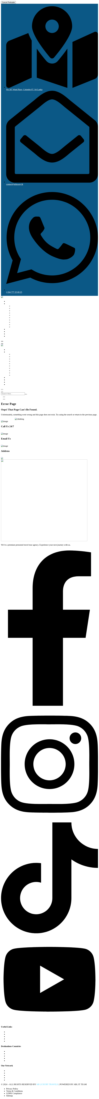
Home (8, 301)
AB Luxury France (14, 1078)
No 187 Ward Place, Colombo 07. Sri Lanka (19, 456)
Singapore (15, 315)
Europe (14, 311)
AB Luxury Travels (14, 1073)
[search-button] (26, 394)
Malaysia (15, 320)
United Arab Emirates (20, 327)
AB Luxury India (13, 1080)
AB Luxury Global (14, 1071)
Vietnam (14, 324)
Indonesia (15, 317)
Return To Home (8, 419)
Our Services (11, 331)
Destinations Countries (15, 304)
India (13, 306)
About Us (10, 334)
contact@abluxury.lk (9, 444)
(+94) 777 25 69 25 (9, 431)
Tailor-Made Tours (13, 329)
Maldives (15, 313)
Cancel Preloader (8, 2)
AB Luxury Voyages (14, 1075)
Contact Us (10, 336)
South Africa (16, 308)
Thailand (15, 322)
